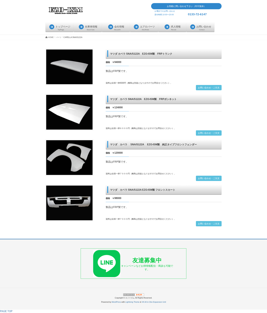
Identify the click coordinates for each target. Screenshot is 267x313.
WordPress (116, 302)
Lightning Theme (132, 302)
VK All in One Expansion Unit (154, 302)
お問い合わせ (203, 26)
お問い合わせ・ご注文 (209, 87)
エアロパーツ (147, 26)
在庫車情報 (90, 26)
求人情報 (175, 26)
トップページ (62, 26)
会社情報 (119, 26)
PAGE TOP (6, 311)
